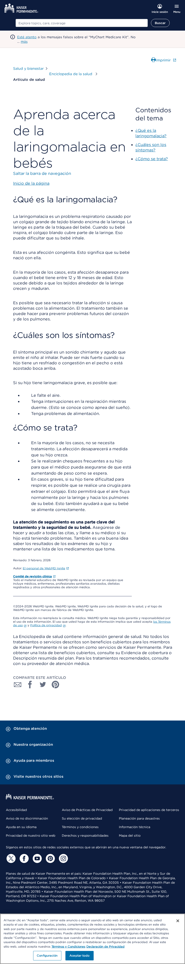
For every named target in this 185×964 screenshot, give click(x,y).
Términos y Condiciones (68, 946)
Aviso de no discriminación (27, 818)
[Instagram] (62, 858)
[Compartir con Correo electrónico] (17, 684)
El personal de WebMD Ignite (44, 568)
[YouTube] (36, 858)
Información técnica (134, 827)
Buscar (160, 23)
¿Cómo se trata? (151, 158)
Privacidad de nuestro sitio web (30, 835)
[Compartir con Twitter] (42, 684)
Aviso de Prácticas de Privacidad (87, 810)
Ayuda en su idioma (21, 827)
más (24, 42)
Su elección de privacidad (82, 818)
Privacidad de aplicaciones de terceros (149, 810)
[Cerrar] (178, 921)
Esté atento (27, 37)
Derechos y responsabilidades (85, 835)
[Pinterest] (49, 858)
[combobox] (82, 23)
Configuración (47, 955)
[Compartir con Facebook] (30, 684)
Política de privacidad (46, 625)
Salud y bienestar (28, 68)
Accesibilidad (16, 810)
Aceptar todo (79, 955)
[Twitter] (10, 858)
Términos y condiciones (80, 827)
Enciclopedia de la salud (71, 74)
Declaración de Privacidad (105, 946)
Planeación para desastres (139, 818)
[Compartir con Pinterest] (55, 684)
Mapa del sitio (130, 835)
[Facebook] (23, 858)
